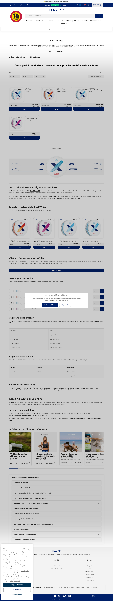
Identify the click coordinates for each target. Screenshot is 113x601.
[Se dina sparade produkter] (88, 5)
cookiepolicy (25, 571)
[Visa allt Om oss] (66, 23)
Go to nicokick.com (50, 305)
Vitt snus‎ (55, 29)
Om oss (63, 23)
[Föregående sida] (10, 447)
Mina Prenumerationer (56, 568)
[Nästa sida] (102, 447)
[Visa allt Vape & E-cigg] (45, 21)
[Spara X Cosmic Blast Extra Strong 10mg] (43, 89)
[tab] (13, 468)
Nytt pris (76, 21)
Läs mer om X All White (56, 52)
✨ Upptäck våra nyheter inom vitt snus (56, 1)
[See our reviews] (55, 5)
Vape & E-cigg (40, 21)
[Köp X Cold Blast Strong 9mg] (102, 303)
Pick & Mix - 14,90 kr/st (64, 21)
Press (89, 568)
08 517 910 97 (62, 587)
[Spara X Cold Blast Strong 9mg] (76, 89)
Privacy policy (89, 574)
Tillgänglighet (89, 580)
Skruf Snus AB (35, 191)
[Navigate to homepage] (56, 550)
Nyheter (51, 21)
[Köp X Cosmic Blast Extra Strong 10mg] (102, 297)
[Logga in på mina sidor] (84, 5)
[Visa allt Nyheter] (54, 21)
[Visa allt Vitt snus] (32, 21)
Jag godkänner (17, 585)
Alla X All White (56, 270)
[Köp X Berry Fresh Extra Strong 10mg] (102, 309)
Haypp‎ (49, 29)
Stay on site (65, 305)
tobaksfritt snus (24, 45)
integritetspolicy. (15, 581)
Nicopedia (85, 21)
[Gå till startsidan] (56, 10)
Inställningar (17, 594)
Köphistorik (56, 566)
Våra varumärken (95, 21)
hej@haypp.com (50, 587)
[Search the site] (99, 16)
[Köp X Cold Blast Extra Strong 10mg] (102, 291)
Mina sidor (56, 560)
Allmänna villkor (89, 571)
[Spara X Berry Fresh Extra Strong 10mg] (11, 118)
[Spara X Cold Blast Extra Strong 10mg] (11, 89)
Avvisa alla (17, 589)
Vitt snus (29, 21)
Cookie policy (90, 577)
